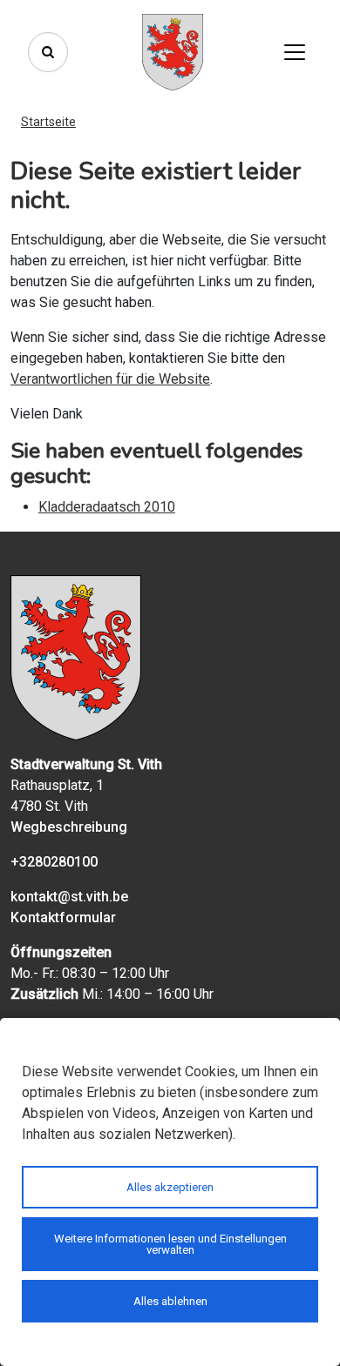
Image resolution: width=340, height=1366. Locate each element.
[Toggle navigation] (294, 52)
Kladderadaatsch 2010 (106, 507)
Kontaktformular (63, 917)
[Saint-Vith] (172, 52)
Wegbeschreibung (68, 827)
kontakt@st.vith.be (69, 896)
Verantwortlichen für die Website (110, 379)
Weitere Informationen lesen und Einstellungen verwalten (170, 1244)
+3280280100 (54, 862)
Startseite (48, 122)
